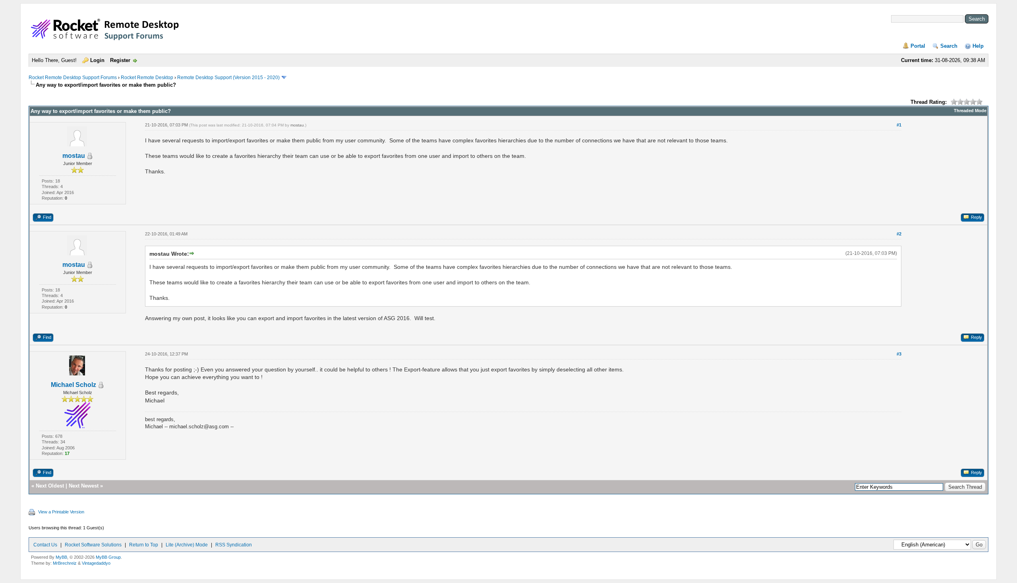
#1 (899, 124)
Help (978, 46)
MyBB (61, 557)
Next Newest (84, 486)
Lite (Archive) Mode (187, 545)
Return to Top (143, 545)
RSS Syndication (233, 545)
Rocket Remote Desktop (147, 77)
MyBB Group (108, 557)
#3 (899, 354)
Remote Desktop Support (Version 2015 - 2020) (228, 77)
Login (97, 60)
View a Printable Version (61, 511)
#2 (899, 233)
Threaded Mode (970, 110)
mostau (73, 155)
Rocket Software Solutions (93, 545)
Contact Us (45, 545)
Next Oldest (50, 486)
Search (948, 46)
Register (120, 60)
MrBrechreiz (65, 563)
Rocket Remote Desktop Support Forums (73, 77)
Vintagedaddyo (96, 563)
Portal (918, 46)
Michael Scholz (73, 384)
